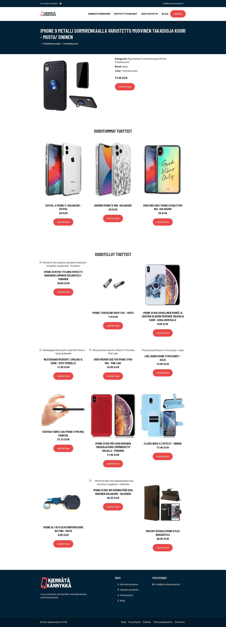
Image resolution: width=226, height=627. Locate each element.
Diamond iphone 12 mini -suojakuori (113, 205)
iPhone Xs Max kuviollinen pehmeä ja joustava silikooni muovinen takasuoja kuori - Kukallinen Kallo (163, 316)
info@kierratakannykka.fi (173, 3)
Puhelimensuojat (52, 43)
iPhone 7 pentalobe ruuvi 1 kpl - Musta (113, 312)
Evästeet (147, 622)
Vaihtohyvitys (149, 13)
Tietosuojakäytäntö (162, 622)
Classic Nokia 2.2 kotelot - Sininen (163, 443)
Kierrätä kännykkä (99, 13)
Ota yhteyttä (134, 622)
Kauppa (178, 14)
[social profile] (61, 3)
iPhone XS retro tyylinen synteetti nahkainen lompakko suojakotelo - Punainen (63, 275)
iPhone (162, 58)
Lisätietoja (125, 86)
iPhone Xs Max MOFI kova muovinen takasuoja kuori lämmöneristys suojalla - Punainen (113, 447)
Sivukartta (179, 622)
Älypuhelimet (134, 58)
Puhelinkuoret (70, 43)
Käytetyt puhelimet (125, 13)
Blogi (165, 13)
